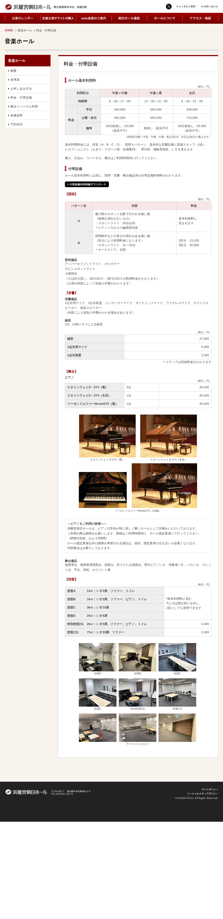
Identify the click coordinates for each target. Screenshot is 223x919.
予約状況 (16, 124)
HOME (9, 30)
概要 (13, 70)
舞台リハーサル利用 (24, 106)
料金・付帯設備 (21, 97)
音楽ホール (25, 30)
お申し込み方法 (21, 88)
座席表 (15, 79)
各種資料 (16, 115)
